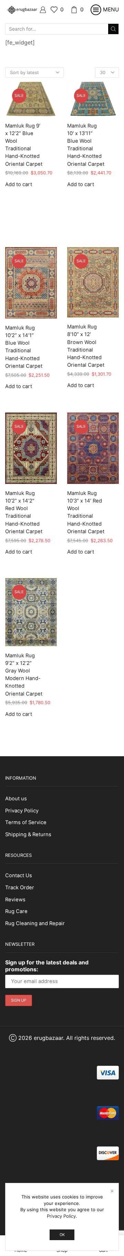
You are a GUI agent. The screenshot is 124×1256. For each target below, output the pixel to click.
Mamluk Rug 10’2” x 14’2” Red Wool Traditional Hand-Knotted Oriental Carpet (23, 512)
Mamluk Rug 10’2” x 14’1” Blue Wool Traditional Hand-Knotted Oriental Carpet (23, 347)
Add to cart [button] (18, 185)
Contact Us (18, 875)
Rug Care (16, 911)
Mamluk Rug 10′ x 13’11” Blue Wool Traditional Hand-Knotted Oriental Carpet (85, 145)
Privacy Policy (22, 811)
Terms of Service (25, 822)
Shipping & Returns (28, 834)
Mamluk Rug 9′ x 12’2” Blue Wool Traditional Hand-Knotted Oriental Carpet (23, 145)
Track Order (19, 887)
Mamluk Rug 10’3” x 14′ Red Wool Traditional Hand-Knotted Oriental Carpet (85, 512)
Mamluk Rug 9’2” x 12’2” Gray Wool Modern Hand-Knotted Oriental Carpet (23, 674)
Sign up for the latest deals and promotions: (47, 966)
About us (16, 799)
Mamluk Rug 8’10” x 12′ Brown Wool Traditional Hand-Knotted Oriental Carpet (85, 346)
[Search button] (113, 29)
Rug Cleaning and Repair (35, 923)
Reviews (15, 900)
